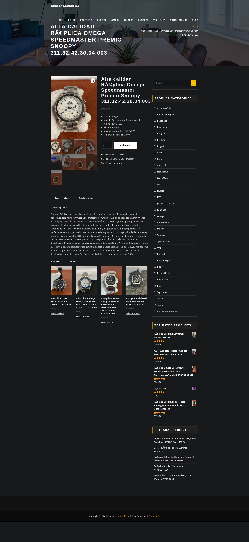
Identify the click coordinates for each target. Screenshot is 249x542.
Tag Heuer (159, 20)
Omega (115, 20)
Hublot (129, 20)
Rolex (72, 20)
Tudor (160, 305)
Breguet (161, 133)
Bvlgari (160, 146)
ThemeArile (154, 516)
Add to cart (126, 145)
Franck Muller (163, 171)
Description (62, 198)
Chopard (161, 165)
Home (60, 20)
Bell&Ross (162, 120)
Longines (161, 209)
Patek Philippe (164, 260)
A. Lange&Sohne (165, 108)
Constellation (163, 222)
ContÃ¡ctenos (179, 20)
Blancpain (162, 127)
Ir (194, 83)
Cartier (102, 20)
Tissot (160, 298)
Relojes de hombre (114, 163)
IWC (159, 197)
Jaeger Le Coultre (165, 203)
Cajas (159, 152)
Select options (57, 313)
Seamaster (162, 235)
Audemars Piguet (165, 114)
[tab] (62, 199)
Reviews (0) (86, 198)
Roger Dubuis (164, 279)
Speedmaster (127, 158)
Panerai (143, 20)
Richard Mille (163, 273)
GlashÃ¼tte (162, 178)
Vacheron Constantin (167, 311)
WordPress (125, 516)
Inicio (195, 26)
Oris (159, 247)
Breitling (86, 20)
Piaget (160, 266)
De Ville (160, 228)
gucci (159, 184)
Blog (195, 20)
